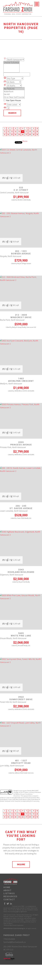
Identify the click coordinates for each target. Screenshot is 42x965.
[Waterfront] (14, 91)
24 (15, 134)
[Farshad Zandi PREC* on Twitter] (8, 904)
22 (8, 134)
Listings (9, 893)
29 (33, 134)
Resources (10, 896)
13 (12, 131)
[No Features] (14, 88)
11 (4, 131)
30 (37, 134)
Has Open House (13, 100)
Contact (9, 899)
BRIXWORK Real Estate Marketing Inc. (15, 928)
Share (24, 141)
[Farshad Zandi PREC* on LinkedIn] (11, 904)
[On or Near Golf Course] (14, 97)
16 (22, 131)
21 (4, 134)
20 (37, 131)
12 (8, 131)
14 (15, 131)
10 (37, 128)
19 (33, 131)
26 (22, 134)
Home (7, 887)
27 (26, 134)
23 (12, 134)
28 (30, 134)
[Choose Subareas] (11, 62)
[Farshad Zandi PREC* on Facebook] (5, 904)
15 (19, 131)
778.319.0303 (9, 939)
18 (30, 131)
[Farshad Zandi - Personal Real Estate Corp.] (18, 8)
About (8, 890)
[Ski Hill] (14, 94)
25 (19, 134)
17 (26, 131)
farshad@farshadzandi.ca (15, 942)
